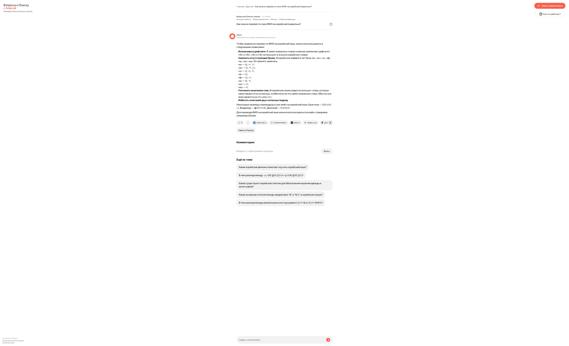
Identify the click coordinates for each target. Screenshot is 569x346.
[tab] (240, 122)
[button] (331, 24)
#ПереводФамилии (261, 19)
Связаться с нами (8, 342)
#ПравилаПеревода (287, 19)
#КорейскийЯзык (243, 19)
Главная (240, 6)
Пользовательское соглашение (13, 340)
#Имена (274, 19)
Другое (249, 6)
